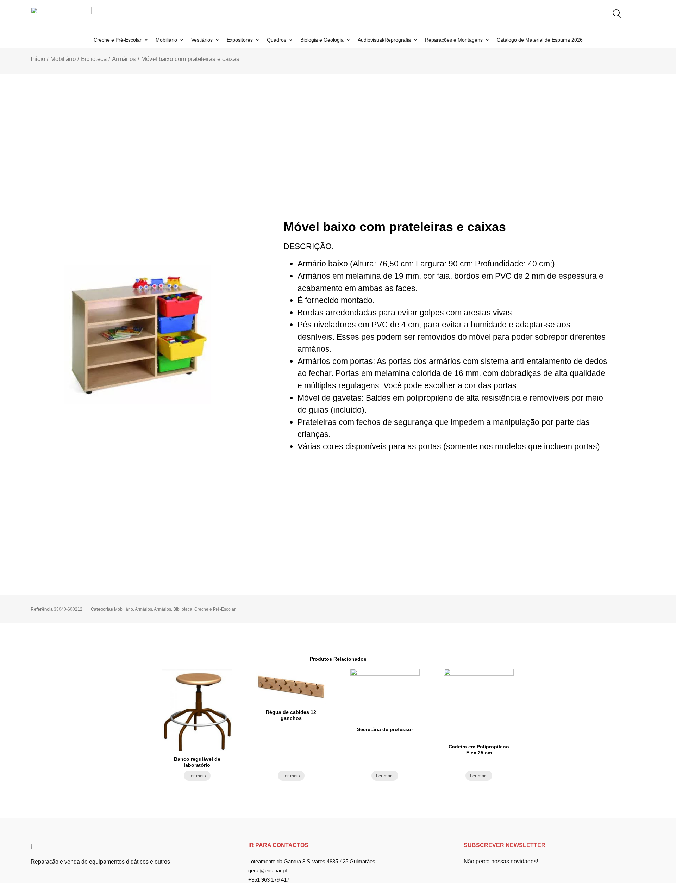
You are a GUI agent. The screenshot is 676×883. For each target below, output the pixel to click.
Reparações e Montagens (454, 40)
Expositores (240, 40)
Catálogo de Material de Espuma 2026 (540, 40)
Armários (124, 58)
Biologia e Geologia (322, 40)
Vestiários (202, 40)
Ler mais (197, 775)
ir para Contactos (278, 845)
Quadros (276, 40)
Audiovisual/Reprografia (384, 40)
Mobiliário (166, 40)
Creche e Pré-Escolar (118, 40)
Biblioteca (94, 58)
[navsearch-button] (617, 14)
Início (38, 58)
